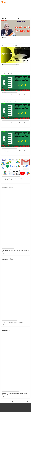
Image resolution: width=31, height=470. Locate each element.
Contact (20, 468)
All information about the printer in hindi (10, 45)
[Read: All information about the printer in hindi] (15, 54)
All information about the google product (10, 157)
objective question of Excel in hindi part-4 (11, 73)
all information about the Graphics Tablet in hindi (12, 186)
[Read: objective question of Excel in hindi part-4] (15, 82)
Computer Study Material (12, 64)
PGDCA (18, 64)
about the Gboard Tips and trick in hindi (10, 258)
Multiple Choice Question (23, 120)
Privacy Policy (12, 468)
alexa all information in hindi (7, 329)
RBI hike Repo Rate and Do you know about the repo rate (14, 18)
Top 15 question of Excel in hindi (8, 129)
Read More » (3, 41)
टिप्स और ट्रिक (19, 176)
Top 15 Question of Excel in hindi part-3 (10, 101)
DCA (16, 64)
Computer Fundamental (6, 64)
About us (16, 468)
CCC (2, 37)
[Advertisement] (15, 10)
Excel (13, 92)
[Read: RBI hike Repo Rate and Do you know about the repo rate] (15, 27)
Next (28, 401)
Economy (5, 37)
